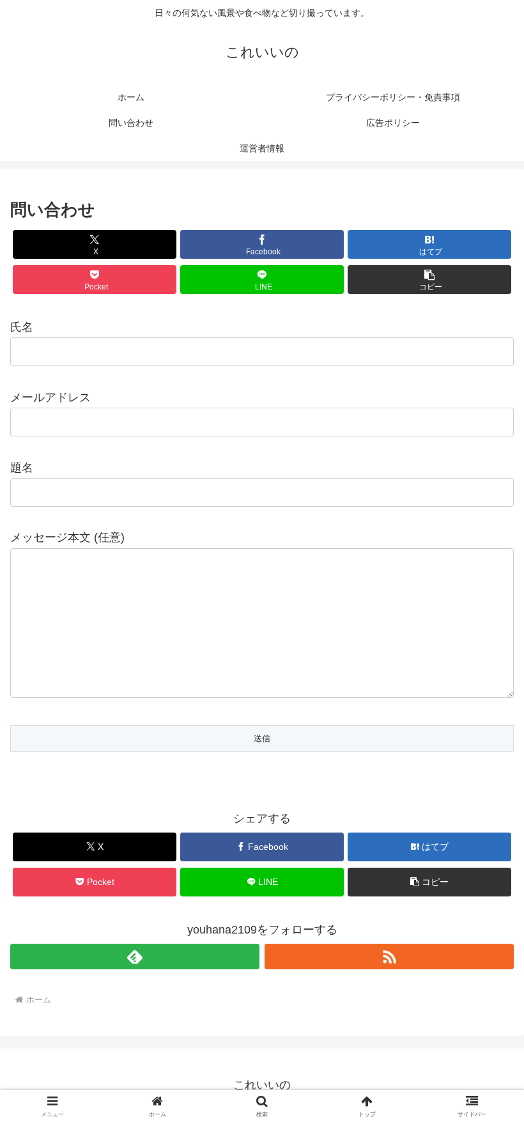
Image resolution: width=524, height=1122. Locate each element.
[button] (429, 279)
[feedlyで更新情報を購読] (134, 956)
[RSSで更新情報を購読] (389, 956)
